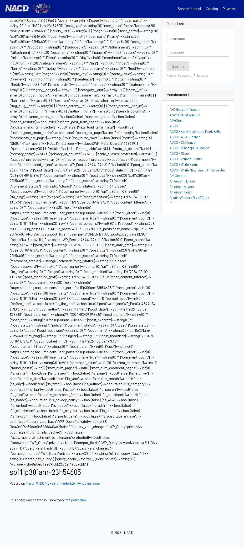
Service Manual (189, 9)
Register (202, 75)
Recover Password (179, 75)
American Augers (182, 186)
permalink (79, 500)
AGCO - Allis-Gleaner (185, 137)
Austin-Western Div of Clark (189, 197)
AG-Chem (176, 120)
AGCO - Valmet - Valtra (186, 159)
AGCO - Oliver (179, 153)
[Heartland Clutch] (41, 9)
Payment (229, 9)
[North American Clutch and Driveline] (19, 9)
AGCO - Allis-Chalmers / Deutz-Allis (195, 131)
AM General (178, 175)
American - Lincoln (183, 181)
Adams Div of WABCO (185, 115)
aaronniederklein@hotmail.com (76, 483)
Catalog (212, 9)
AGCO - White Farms (184, 164)
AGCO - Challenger (183, 142)
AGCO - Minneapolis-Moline (189, 148)
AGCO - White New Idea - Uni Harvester (197, 170)
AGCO (174, 126)
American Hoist (181, 192)
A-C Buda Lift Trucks (184, 109)
